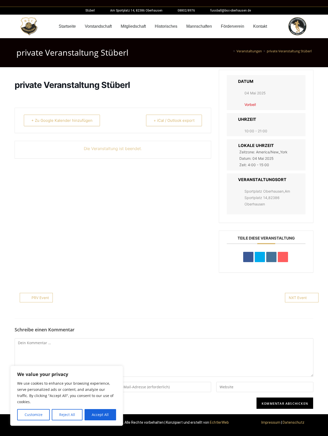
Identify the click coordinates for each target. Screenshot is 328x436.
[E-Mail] (283, 257)
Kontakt (260, 26)
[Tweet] (260, 257)
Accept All (100, 414)
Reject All (67, 414)
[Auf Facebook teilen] (248, 257)
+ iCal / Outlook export (173, 120)
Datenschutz (293, 422)
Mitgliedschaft (133, 26)
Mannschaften (199, 26)
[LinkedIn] (271, 257)
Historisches (166, 26)
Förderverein (232, 26)
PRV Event (40, 297)
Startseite (67, 26)
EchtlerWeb (219, 422)
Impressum (270, 422)
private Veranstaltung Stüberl (289, 51)
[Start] (230, 51)
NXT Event (298, 297)
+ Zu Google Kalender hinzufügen (62, 120)
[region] (66, 396)
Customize (34, 414)
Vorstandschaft (98, 26)
